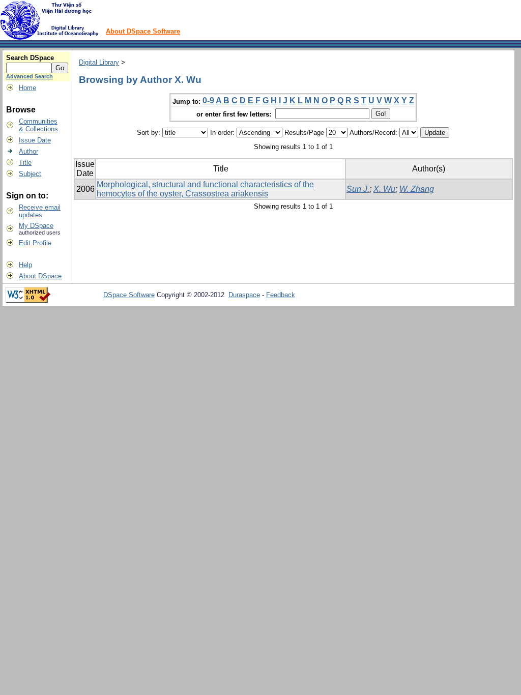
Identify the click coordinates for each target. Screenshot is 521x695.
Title (25, 162)
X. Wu (384, 189)
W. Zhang (416, 189)
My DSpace (36, 225)
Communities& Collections (38, 125)
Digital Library (99, 62)
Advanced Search (29, 76)
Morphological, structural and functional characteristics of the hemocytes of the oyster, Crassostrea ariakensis (205, 189)
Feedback (280, 295)
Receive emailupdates (40, 211)
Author (28, 151)
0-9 (208, 100)
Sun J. (357, 189)
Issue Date (35, 140)
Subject (30, 174)
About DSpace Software (143, 31)
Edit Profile (35, 243)
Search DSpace (30, 58)
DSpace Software (129, 295)
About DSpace (40, 276)
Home (27, 88)
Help (25, 265)
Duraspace (244, 295)
